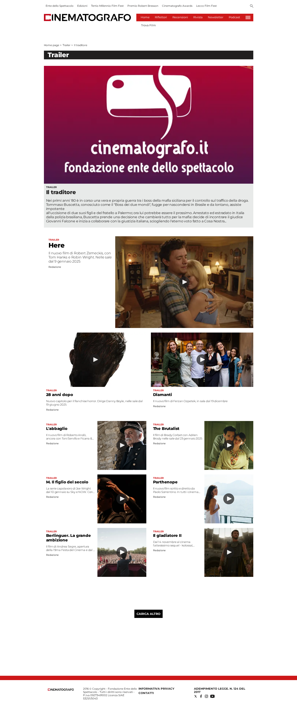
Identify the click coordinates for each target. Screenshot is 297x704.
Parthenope (165, 482)
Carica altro (148, 614)
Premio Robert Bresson (142, 5)
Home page (51, 45)
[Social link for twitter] (195, 696)
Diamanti (162, 394)
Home (145, 17)
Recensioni (180, 17)
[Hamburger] (247, 17)
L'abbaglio (56, 428)
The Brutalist (166, 428)
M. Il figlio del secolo (67, 482)
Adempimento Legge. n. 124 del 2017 (219, 690)
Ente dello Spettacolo (59, 5)
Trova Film (148, 25)
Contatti (146, 693)
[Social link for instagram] (206, 696)
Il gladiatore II (167, 535)
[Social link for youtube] (212, 696)
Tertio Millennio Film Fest (107, 5)
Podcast (234, 17)
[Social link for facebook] (201, 696)
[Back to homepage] (61, 689)
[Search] (251, 6)
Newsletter (215, 17)
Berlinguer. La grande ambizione (68, 538)
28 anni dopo (59, 394)
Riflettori (161, 17)
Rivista (198, 17)
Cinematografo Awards (177, 5)
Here (56, 245)
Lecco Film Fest (206, 5)
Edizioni (82, 5)
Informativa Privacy (156, 688)
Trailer (66, 45)
